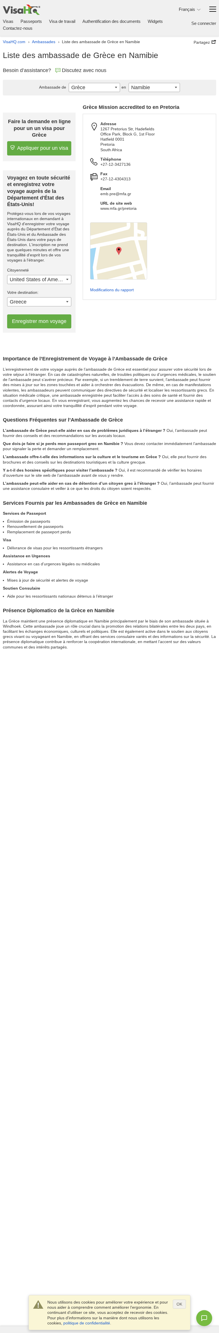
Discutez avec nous (84, 70)
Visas (8, 21)
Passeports (31, 21)
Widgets (155, 21)
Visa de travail (62, 21)
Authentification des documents (111, 21)
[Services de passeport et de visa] (21, 9)
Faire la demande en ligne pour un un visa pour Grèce (39, 128)
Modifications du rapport (112, 290)
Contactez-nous (18, 28)
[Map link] (118, 251)
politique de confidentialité (86, 1323)
